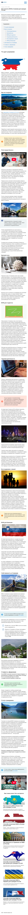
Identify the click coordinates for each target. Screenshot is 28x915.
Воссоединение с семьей (12, 38)
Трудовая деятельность (12, 36)
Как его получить (8, 29)
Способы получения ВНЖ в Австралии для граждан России (13, 862)
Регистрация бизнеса (11, 31)
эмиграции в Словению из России (11, 112)
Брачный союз (10, 33)
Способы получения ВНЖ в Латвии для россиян (13, 824)
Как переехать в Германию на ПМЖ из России (13, 843)
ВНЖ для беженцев (11, 40)
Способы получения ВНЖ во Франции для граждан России (12, 899)
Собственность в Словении (10, 42)
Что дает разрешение (9, 27)
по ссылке (21, 615)
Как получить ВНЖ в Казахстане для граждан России (13, 806)
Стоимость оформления (9, 44)
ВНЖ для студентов (11, 35)
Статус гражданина (8, 46)
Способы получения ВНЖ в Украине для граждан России (12, 880)
